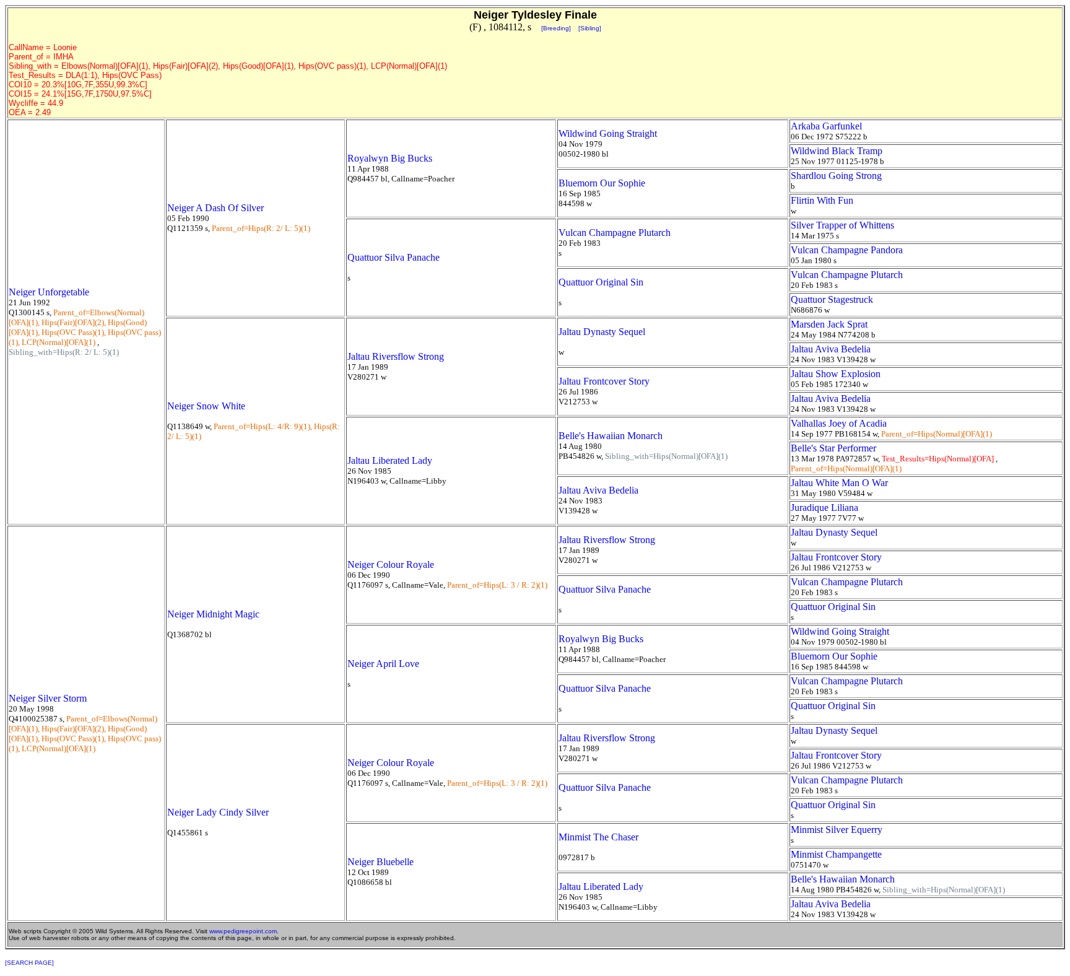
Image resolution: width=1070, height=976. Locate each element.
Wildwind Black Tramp (836, 151)
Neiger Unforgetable (49, 292)
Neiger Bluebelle (380, 861)
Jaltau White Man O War (839, 482)
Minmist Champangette (836, 854)
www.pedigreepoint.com (243, 931)
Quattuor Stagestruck (832, 299)
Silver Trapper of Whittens (842, 225)
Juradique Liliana (824, 507)
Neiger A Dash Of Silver (215, 208)
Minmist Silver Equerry (836, 829)
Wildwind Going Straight (608, 133)
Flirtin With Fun (822, 200)
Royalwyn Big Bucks (389, 158)
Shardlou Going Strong (836, 175)
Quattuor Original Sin (601, 282)
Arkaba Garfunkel (826, 126)
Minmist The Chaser (598, 837)
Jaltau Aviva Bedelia (831, 349)
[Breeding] (556, 28)
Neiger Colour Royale (390, 564)
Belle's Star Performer (833, 448)
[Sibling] (589, 28)
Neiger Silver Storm (48, 698)
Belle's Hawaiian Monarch (611, 435)
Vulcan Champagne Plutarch (615, 232)
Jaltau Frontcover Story (604, 381)
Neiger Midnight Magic (213, 614)
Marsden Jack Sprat (829, 324)
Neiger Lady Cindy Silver (218, 812)
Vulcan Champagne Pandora (847, 250)
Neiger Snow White (206, 406)
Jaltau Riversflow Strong (395, 356)
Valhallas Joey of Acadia (839, 423)
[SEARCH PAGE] (29, 962)
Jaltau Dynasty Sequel (602, 331)
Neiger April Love (383, 663)
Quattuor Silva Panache (393, 257)
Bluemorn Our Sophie (602, 183)
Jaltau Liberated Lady (389, 460)
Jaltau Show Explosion (836, 373)
